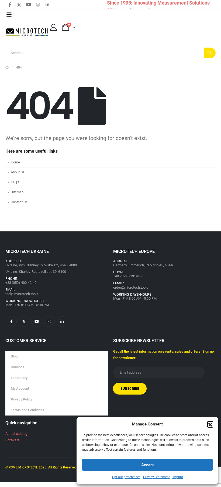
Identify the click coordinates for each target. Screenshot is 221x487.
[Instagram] (38, 5)
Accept (147, 465)
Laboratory (19, 378)
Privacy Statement (156, 477)
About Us (18, 172)
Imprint (177, 477)
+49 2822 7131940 (127, 276)
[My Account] (53, 27)
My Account (20, 388)
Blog (14, 356)
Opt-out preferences (126, 477)
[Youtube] (29, 5)
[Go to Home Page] (7, 67)
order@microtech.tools (130, 287)
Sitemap (17, 192)
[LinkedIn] (47, 5)
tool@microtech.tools (21, 294)
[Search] (210, 53)
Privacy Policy (21, 399)
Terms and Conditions (27, 410)
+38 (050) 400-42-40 (20, 283)
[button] (210, 424)
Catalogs (17, 367)
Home (15, 162)
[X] (19, 5)
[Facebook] (10, 5)
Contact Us (19, 202)
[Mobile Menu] (8, 14)
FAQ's (15, 182)
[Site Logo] (27, 32)
